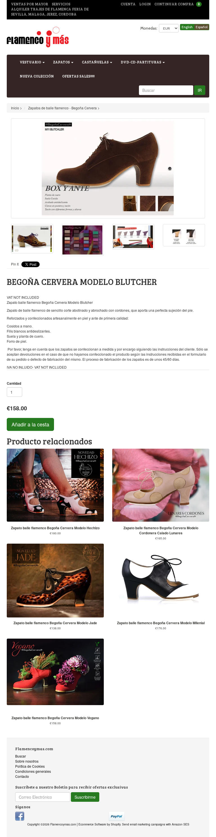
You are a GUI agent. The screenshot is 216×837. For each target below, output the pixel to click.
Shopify (115, 824)
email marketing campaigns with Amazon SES (159, 824)
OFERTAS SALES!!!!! (78, 76)
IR (200, 90)
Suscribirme (85, 797)
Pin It (15, 264)
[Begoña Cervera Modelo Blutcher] (108, 168)
